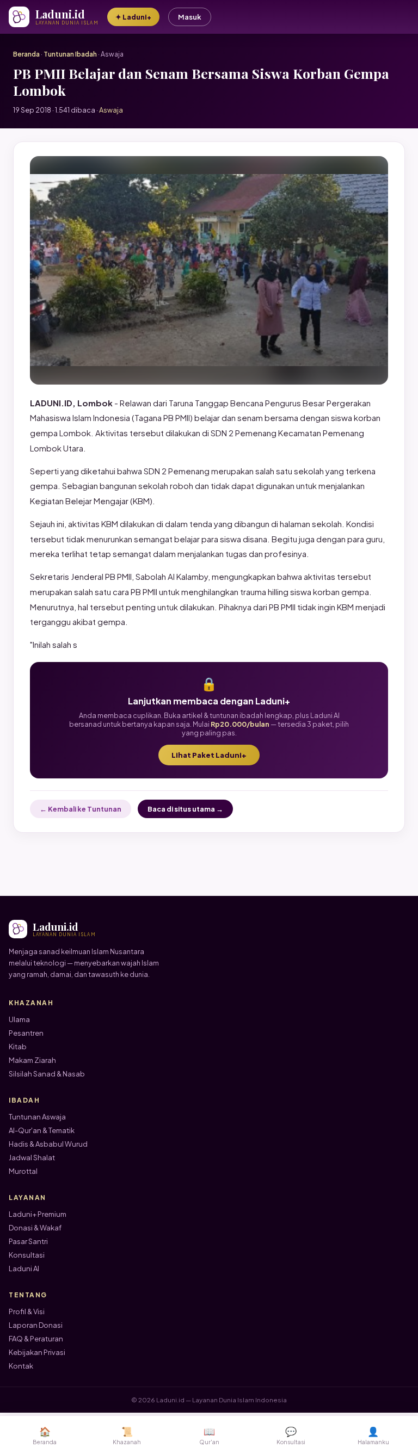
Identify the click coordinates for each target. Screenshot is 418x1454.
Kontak (21, 1366)
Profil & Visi (27, 1311)
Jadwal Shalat (32, 1157)
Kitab (18, 1046)
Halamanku (373, 1435)
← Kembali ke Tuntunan (80, 809)
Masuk (189, 17)
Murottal (23, 1171)
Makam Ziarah (32, 1060)
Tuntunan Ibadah (70, 54)
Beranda (26, 54)
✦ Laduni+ (133, 17)
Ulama (19, 1019)
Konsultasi (27, 1255)
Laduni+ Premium (37, 1214)
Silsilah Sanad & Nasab (47, 1073)
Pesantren (26, 1033)
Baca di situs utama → (185, 809)
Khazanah (127, 1435)
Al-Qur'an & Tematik (42, 1130)
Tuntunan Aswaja (37, 1116)
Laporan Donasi (36, 1325)
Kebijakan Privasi (37, 1352)
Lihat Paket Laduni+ (209, 755)
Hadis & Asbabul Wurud (48, 1144)
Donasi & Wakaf (35, 1227)
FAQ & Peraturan (36, 1338)
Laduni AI (24, 1268)
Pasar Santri (28, 1241)
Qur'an (209, 1435)
